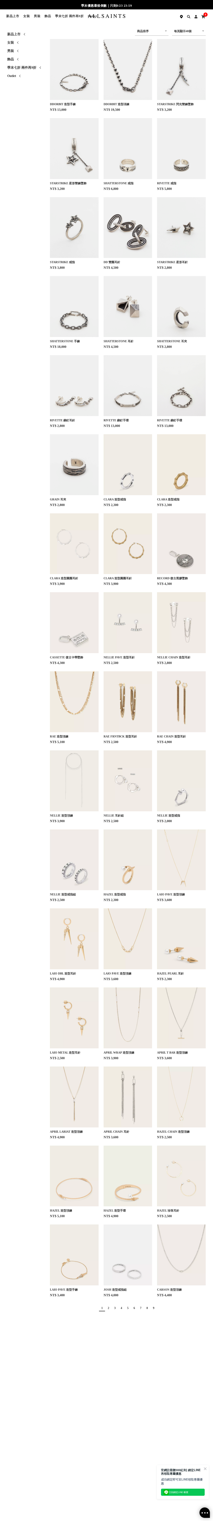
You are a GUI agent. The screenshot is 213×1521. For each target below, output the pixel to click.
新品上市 (12, 16)
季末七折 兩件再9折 (69, 16)
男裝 (37, 16)
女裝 (26, 16)
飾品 (48, 16)
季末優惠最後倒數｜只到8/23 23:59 (106, 5)
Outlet (11, 76)
